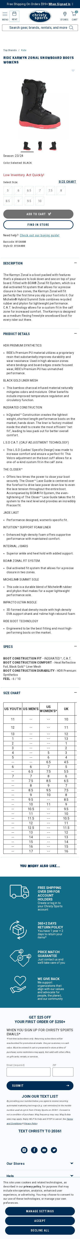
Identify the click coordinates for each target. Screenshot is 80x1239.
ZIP (54, 1065)
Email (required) (16, 1065)
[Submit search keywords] (67, 25)
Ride (23, 50)
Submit (18, 1085)
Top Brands (10, 50)
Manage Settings (40, 1211)
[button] (73, 70)
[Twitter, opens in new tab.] (54, 1151)
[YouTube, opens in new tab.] (44, 1151)
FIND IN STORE (38, 224)
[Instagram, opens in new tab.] (24, 1151)
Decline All (40, 1230)
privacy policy (32, 1186)
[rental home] (14, 14)
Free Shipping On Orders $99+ (39, 4)
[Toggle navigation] (4, 14)
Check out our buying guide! (40, 235)
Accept (40, 1220)
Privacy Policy (30, 1123)
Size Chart (67, 181)
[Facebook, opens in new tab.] (34, 1151)
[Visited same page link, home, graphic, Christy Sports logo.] (40, 16)
